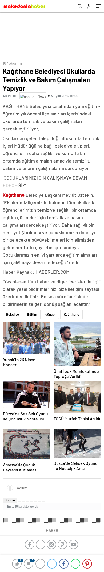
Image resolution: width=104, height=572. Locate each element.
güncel (50, 314)
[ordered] (31, 501)
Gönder (10, 500)
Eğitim (32, 314)
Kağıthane (71, 314)
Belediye (12, 314)
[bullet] (35, 501)
